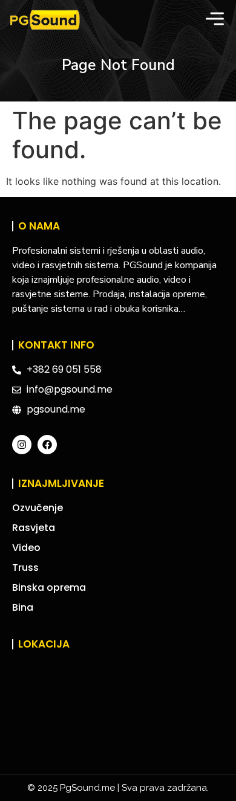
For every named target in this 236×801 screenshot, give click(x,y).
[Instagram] (21, 444)
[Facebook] (47, 444)
